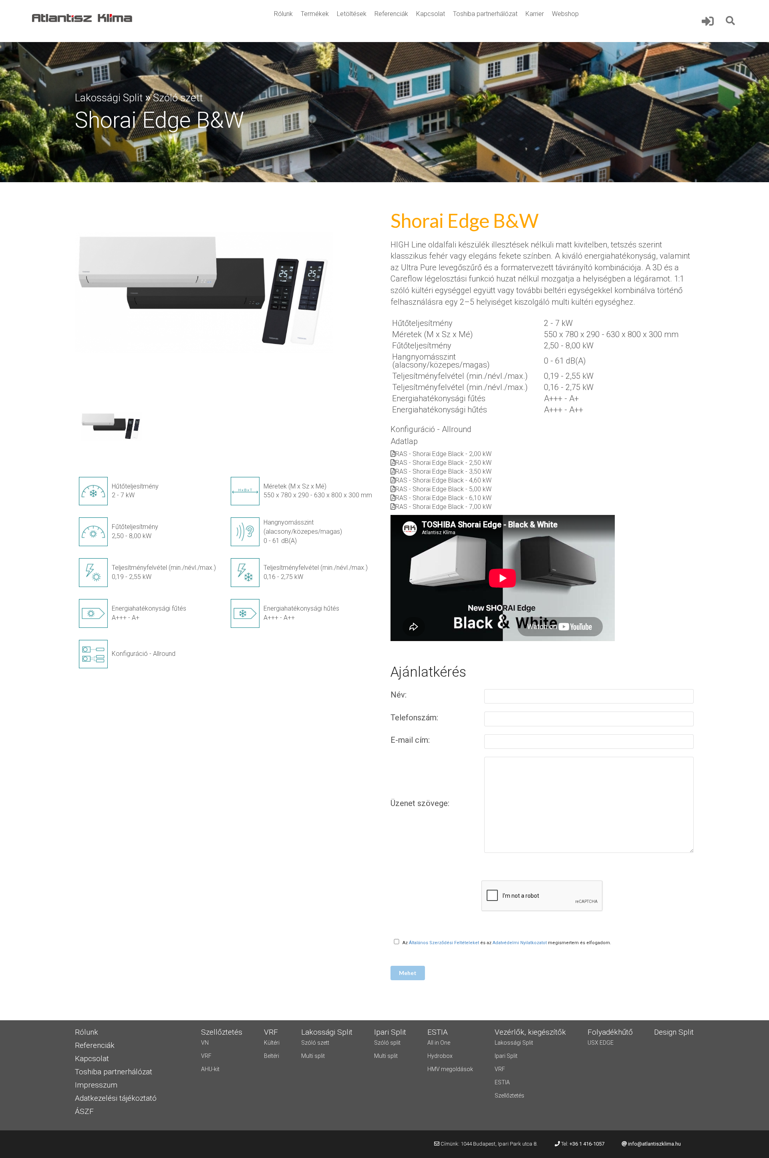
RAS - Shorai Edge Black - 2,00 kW (443, 454)
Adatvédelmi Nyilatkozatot (520, 942)
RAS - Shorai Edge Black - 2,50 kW (443, 462)
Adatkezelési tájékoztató (116, 1098)
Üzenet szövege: (421, 803)
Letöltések (351, 14)
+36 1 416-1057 (587, 1144)
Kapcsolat (430, 14)
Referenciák (391, 14)
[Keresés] (731, 20)
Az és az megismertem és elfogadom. (507, 942)
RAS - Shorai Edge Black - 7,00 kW (443, 507)
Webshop (565, 14)
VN (205, 1042)
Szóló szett (178, 98)
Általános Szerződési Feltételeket (444, 942)
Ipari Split (506, 1056)
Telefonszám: (415, 717)
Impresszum (96, 1085)
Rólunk (283, 14)
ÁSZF (84, 1112)
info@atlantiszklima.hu (654, 1144)
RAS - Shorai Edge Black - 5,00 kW (443, 489)
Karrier (534, 14)
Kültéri (272, 1042)
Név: (400, 695)
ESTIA (502, 1082)
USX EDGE (601, 1042)
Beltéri (271, 1056)
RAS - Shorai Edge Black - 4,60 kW (443, 480)
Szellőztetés (509, 1095)
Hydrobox (440, 1056)
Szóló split (387, 1042)
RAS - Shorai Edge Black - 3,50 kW (443, 471)
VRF (206, 1056)
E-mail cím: (411, 740)
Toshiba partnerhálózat (485, 14)
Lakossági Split (109, 98)
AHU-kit (210, 1069)
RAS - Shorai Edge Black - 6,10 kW (443, 498)
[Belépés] (713, 21)
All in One (438, 1042)
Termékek (315, 14)
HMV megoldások (450, 1069)
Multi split (313, 1056)
